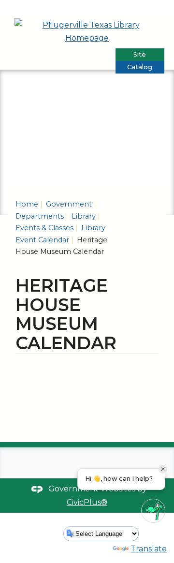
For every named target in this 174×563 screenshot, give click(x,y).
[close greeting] (163, 469)
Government (68, 204)
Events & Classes (44, 227)
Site (139, 54)
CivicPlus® (87, 502)
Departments (39, 216)
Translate (148, 548)
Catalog (139, 67)
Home (26, 204)
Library (83, 216)
